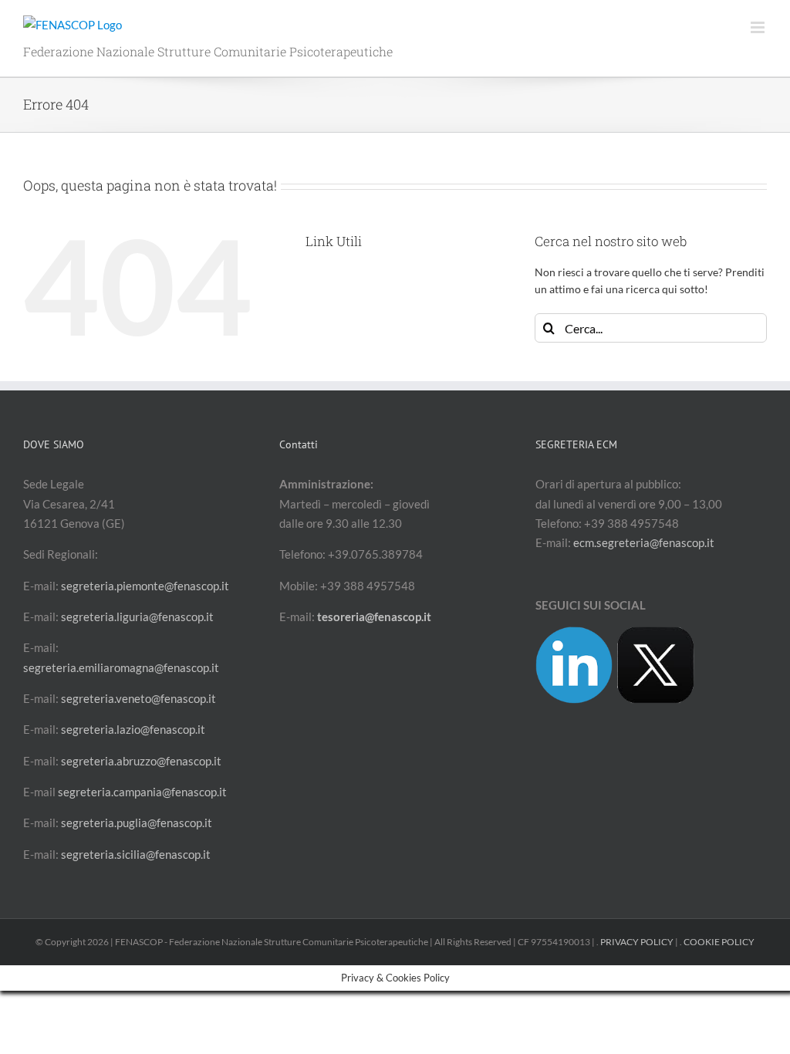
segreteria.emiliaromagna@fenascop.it (121, 667)
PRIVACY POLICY (637, 942)
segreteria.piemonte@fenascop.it (145, 586)
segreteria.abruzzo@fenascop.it (141, 761)
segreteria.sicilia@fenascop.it (136, 854)
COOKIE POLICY (719, 942)
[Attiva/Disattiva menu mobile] (759, 27)
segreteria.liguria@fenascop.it (137, 616)
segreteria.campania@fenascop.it (142, 792)
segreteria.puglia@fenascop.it (136, 822)
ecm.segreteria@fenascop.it (643, 542)
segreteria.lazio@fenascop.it (133, 729)
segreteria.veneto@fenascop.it (138, 698)
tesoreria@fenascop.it (374, 616)
